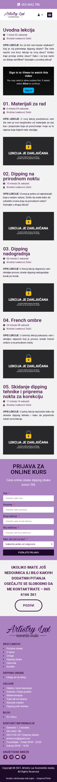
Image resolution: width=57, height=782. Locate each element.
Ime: (5, 493)
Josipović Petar (43, 778)
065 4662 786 (31, 4)
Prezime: (8, 505)
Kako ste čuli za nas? (14, 539)
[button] (49, 14)
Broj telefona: (10, 528)
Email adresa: (10, 516)
